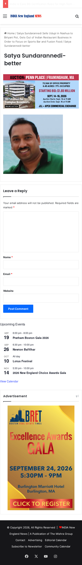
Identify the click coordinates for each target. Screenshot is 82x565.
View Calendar (9, 381)
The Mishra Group (61, 533)
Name (8, 257)
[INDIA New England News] (26, 16)
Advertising (35, 540)
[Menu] (5, 17)
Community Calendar (57, 546)
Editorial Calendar (56, 540)
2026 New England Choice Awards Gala (39, 373)
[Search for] (77, 17)
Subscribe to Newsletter (27, 546)
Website (8, 290)
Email (7, 274)
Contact (20, 540)
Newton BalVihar (24, 349)
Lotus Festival (22, 361)
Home (11, 33)
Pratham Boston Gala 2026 (31, 338)
